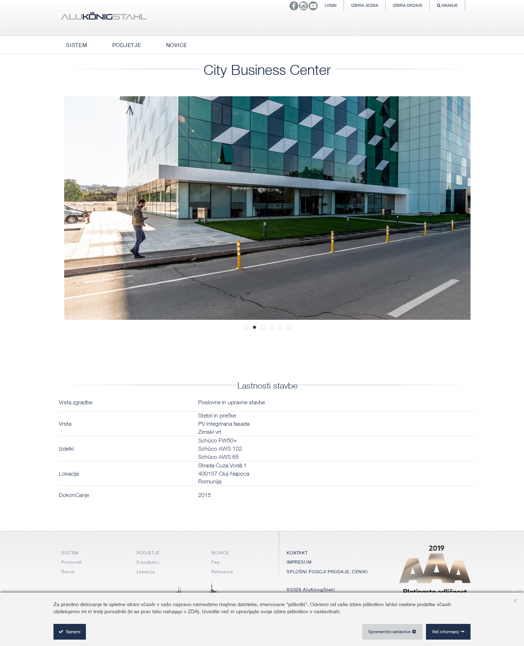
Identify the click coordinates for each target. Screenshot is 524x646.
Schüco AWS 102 (220, 448)
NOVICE (220, 552)
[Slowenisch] (103, 18)
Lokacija (146, 571)
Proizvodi (71, 562)
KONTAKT (297, 552)
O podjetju (148, 562)
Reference (222, 571)
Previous (85, 208)
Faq (215, 562)
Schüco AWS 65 (218, 456)
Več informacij (445, 631)
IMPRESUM (299, 562)
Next (449, 208)
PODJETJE (148, 552)
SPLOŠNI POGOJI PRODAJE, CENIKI (327, 571)
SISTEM (69, 552)
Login (331, 5)
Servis (68, 571)
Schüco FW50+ (217, 440)
